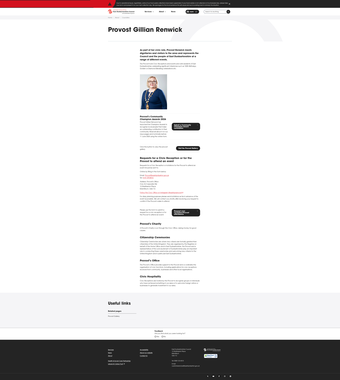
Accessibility (144, 350)
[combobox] (217, 12)
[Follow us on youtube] (213, 376)
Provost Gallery (114, 316)
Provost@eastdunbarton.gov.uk (157, 175)
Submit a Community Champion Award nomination (182, 126)
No (165, 337)
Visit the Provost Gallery (188, 148)
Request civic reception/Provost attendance (181, 212)
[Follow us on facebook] (219, 376)
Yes (158, 337)
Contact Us (143, 356)
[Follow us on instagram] (224, 376)
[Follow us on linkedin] (230, 376)
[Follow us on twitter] (207, 376)
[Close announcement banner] (229, 4)
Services (111, 350)
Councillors (125, 17)
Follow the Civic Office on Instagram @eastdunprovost (161, 193)
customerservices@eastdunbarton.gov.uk (186, 366)
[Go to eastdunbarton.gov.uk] (121, 11)
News (173, 12)
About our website (146, 353)
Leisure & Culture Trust (115, 364)
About (117, 17)
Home (110, 17)
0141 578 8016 (148, 178)
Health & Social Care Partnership (119, 361)
